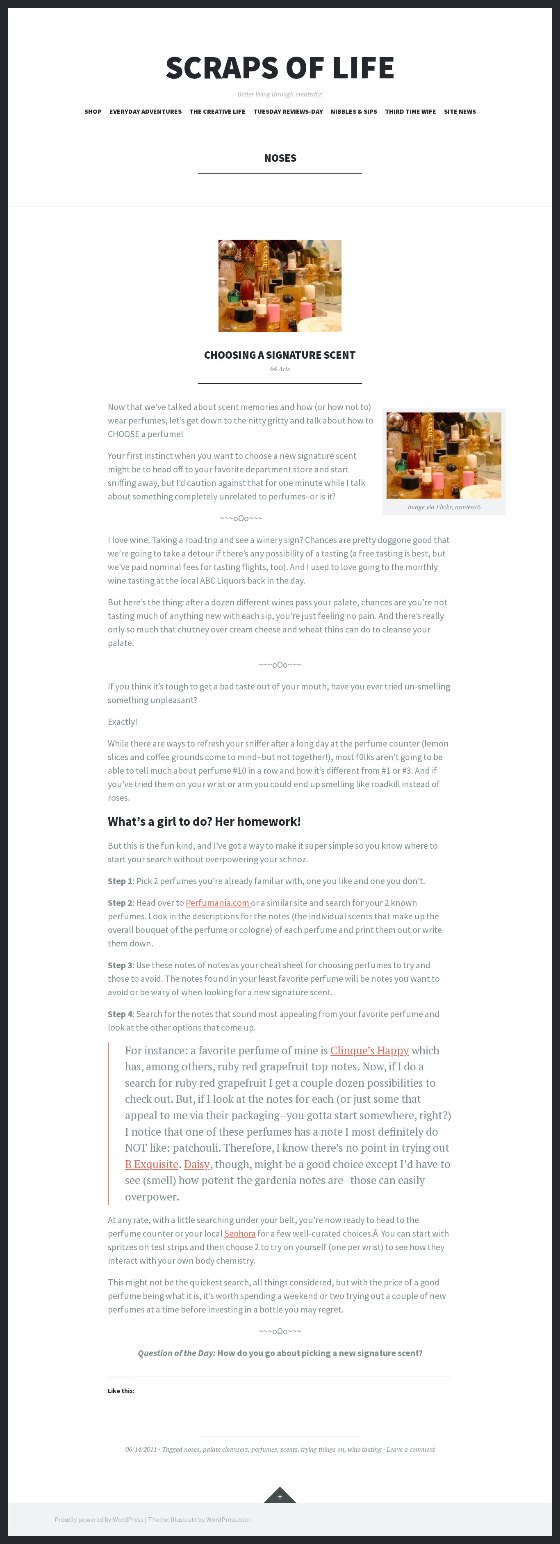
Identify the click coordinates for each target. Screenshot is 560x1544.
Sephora (240, 1233)
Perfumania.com (218, 902)
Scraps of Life (280, 67)
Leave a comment (411, 1449)
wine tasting (364, 1449)
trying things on (322, 1449)
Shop (93, 111)
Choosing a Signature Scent (280, 355)
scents (289, 1449)
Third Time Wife (410, 111)
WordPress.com (228, 1519)
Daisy (196, 1164)
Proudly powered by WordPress (99, 1519)
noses (192, 1449)
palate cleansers (225, 1449)
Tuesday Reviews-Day (288, 111)
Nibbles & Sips (354, 111)
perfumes (264, 1449)
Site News (460, 111)
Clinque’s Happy (369, 1050)
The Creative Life (217, 111)
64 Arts (280, 368)
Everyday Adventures (145, 111)
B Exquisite (151, 1164)
